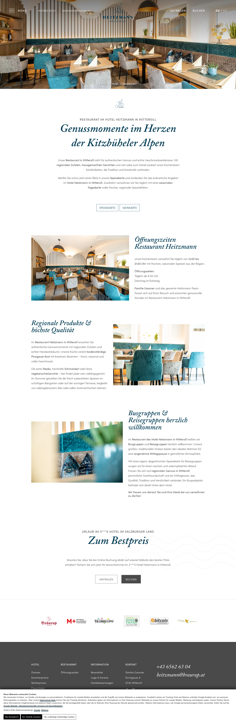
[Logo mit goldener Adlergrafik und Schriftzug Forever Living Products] (187, 621)
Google (37, 710)
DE (218, 10)
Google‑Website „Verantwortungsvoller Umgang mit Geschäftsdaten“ (33, 706)
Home (103, 83)
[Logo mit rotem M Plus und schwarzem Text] (76, 621)
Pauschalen (38, 688)
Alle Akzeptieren (12, 717)
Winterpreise (38, 682)
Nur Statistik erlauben (31, 717)
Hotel (115, 83)
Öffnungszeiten (70, 672)
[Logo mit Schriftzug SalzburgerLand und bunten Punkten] (104, 621)
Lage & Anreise (99, 677)
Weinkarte (130, 207)
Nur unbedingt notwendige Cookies (59, 717)
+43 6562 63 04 (46, 10)
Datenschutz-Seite (48, 700)
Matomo (44, 710)
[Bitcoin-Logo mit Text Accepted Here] (159, 621)
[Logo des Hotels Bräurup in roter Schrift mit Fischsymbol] (49, 621)
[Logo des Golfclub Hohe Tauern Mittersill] (131, 621)
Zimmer (35, 672)
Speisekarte (107, 207)
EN (225, 10)
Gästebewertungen (102, 682)
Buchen (199, 10)
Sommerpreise (39, 677)
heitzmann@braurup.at (76, 10)
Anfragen (178, 10)
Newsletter (97, 672)
